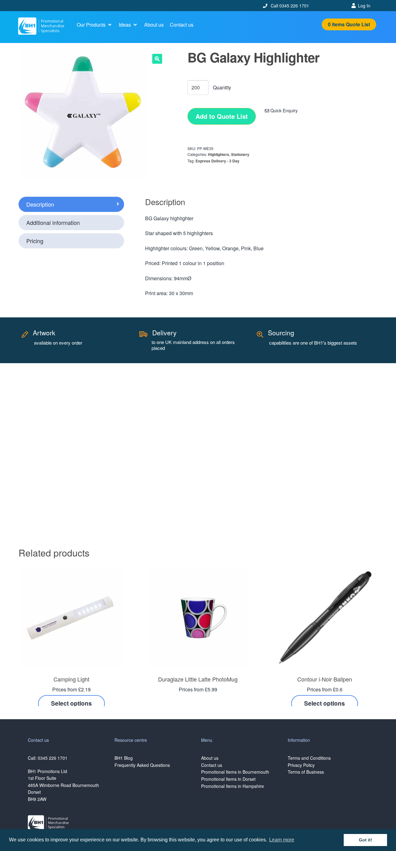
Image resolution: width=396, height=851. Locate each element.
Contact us (211, 765)
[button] (95, 24)
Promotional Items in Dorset (228, 779)
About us (209, 758)
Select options (71, 703)
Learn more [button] (281, 839)
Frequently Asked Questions (142, 765)
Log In (364, 5)
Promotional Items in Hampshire (232, 786)
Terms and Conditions (309, 758)
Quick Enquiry (283, 110)
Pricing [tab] (34, 241)
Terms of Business (306, 772)
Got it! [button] (365, 839)
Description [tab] (40, 204)
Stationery (240, 154)
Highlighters (218, 154)
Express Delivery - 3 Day (217, 161)
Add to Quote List (222, 116)
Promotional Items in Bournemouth (235, 772)
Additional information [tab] (53, 222)
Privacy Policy (301, 765)
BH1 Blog (123, 758)
